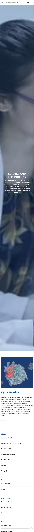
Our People (5, 498)
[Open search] (28, 2)
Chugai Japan (5, 471)
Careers (4, 480)
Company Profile (7, 438)
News (3, 522)
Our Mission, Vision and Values (11, 443)
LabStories (5, 513)
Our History (5, 465)
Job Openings (5, 484)
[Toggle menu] (31, 3)
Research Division (7, 502)
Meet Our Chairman (8, 454)
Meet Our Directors (8, 460)
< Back (3, 420)
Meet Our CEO (6, 449)
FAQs (3, 489)
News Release (6, 526)
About (3, 434)
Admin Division (6, 507)
